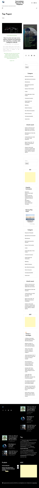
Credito (26, 91)
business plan (22, 443)
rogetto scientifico (28, 46)
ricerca (35, 452)
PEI (31, 451)
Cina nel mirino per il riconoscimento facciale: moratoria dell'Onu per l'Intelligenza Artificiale (29, 363)
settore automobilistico (11, 58)
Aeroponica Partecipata (29, 76)
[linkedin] (34, 3)
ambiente (21, 441)
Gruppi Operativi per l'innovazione (28, 102)
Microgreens (27, 200)
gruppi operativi (28, 446)
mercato (21, 449)
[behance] (36, 3)
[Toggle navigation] (2, 8)
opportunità (22, 451)
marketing (33, 447)
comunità (9, 54)
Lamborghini (11, 57)
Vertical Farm (27, 119)
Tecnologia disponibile (29, 116)
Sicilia (26, 453)
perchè (29, 43)
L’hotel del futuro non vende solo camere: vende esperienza (30, 138)
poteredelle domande (28, 45)
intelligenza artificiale (15, 55)
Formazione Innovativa (29, 26)
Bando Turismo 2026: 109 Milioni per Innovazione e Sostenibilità (29, 143)
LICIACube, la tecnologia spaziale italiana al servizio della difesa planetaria (30, 339)
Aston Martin (6, 53)
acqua (21, 439)
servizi (24, 453)
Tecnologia (27, 204)
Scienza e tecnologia (28, 334)
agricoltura (29, 440)
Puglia (33, 452)
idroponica (32, 446)
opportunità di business (27, 451)
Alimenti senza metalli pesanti (29, 194)
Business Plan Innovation (29, 88)
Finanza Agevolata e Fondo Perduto (29, 95)
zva (16, 58)
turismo (32, 455)
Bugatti (6, 54)
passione (26, 43)
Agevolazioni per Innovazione (30, 79)
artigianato (25, 441)
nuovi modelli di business (28, 450)
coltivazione (33, 443)
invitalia (29, 447)
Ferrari (17, 54)
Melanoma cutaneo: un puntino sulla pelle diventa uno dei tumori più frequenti (30, 344)
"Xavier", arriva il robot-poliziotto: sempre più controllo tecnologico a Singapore (29, 350)
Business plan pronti (28, 195)
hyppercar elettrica (8, 55)
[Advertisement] (30, 177)
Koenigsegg (6, 57)
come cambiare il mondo (29, 37)
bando (28, 441)
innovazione (24, 448)
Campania (29, 443)
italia (31, 447)
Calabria (26, 443)
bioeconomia (34, 442)
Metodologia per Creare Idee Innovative (30, 32)
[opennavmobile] (36, 8)
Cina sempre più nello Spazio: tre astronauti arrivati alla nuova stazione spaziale (30, 382)
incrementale (27, 41)
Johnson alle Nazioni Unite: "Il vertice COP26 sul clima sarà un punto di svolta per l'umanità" (30, 357)
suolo (30, 455)
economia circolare (23, 445)
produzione (22, 452)
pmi (33, 451)
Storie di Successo (28, 113)
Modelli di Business (28, 107)
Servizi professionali (28, 202)
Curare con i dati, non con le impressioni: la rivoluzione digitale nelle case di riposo (30, 129)
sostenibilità (23, 455)
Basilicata (30, 442)
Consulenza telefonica (29, 198)
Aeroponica (27, 191)
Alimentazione (27, 238)
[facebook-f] (31, 3)
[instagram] (29, 55)
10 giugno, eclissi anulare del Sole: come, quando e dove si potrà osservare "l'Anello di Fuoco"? (30, 388)
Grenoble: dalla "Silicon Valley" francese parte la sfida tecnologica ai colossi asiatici (30, 370)
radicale (33, 45)
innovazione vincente (28, 42)
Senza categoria (28, 201)
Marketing (26, 105)
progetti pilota (26, 452)
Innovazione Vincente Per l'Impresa (19, 3)
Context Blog (34, 482)
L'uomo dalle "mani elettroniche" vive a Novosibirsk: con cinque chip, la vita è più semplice (30, 376)
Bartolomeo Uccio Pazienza (24, 442)
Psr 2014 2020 (30, 452)
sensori (21, 453)
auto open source (12, 53)
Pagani (18, 57)
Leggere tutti (12, 60)
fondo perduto (23, 446)
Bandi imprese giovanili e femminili (29, 85)
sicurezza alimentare (31, 454)
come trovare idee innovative (30, 40)
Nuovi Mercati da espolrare (12, 35)
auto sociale (17, 53)
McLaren (15, 57)
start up (28, 455)
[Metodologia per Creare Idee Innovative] (22, 420)
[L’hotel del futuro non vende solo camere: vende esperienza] (22, 428)
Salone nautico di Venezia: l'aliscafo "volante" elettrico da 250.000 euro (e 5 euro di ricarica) (30, 394)
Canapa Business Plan (29, 196)
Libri (25, 199)
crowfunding (13, 54)
